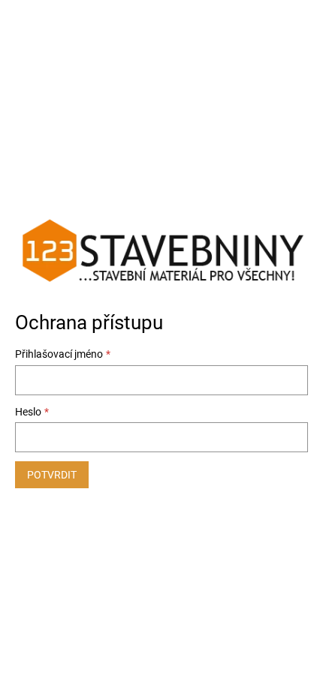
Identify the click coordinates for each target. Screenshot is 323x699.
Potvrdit (52, 475)
